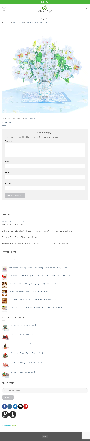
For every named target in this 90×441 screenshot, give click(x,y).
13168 (12, 259)
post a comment (29, 118)
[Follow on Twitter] (15, 406)
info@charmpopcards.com (13, 221)
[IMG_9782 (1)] (45, 70)
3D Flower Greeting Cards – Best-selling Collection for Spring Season (38, 267)
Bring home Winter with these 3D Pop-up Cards (29, 291)
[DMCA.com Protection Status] (9, 425)
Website (8, 184)
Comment (9, 141)
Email (7, 172)
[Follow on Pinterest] (25, 406)
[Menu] (4, 9)
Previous (6, 122)
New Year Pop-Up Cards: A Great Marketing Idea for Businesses (35, 307)
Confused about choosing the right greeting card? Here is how (35, 283)
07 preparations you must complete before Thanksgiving (32, 299)
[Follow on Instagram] (9, 406)
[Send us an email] (20, 406)
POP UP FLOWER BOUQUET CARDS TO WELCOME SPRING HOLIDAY (40, 275)
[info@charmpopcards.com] (42, 2)
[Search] (87, 8)
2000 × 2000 (18, 22)
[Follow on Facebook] (4, 406)
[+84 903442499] (47, 2)
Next (5, 125)
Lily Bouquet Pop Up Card (36, 22)
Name (7, 161)
